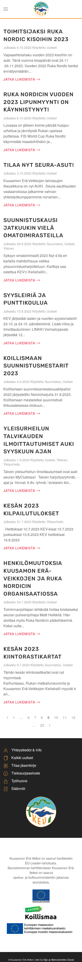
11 (65, 717)
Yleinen (8, 248)
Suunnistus (55, 244)
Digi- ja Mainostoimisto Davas (59, 959)
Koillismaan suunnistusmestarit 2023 (36, 366)
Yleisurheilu (11, 464)
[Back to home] (41, 9)
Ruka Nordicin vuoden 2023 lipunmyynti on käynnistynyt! (38, 102)
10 (56, 717)
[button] (5, 9)
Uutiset (52, 47)
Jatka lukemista (19, 79)
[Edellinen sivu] (7, 717)
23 (42, 725)
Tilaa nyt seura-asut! (38, 165)
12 (73, 717)
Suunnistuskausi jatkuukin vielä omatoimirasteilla (33, 228)
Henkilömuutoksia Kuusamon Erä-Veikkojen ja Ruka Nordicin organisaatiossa (32, 578)
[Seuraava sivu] (49, 725)
